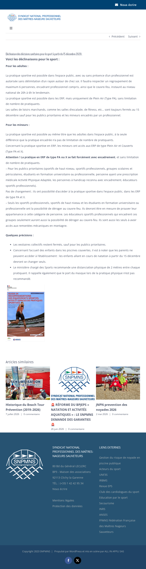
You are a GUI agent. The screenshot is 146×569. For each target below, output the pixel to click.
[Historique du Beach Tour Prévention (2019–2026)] (118, 368)
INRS (102, 499)
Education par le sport (113, 487)
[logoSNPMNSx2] (34, 12)
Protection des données (67, 496)
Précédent (118, 36)
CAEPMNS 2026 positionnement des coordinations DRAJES (22, 410)
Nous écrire (59, 479)
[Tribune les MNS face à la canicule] (73, 368)
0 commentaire (30, 419)
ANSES (103, 505)
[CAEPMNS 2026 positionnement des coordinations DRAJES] (28, 368)
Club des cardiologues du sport (119, 482)
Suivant (133, 36)
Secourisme (106, 493)
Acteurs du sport (110, 459)
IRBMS (103, 470)
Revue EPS (105, 476)
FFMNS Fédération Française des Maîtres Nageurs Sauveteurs (117, 516)
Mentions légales (63, 490)
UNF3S (103, 465)
